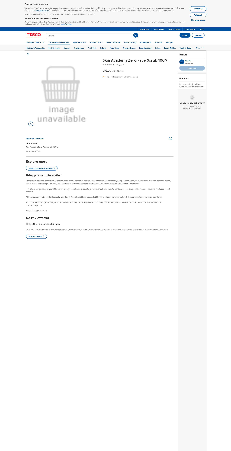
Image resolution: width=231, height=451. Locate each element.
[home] (28, 54)
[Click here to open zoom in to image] (30, 124)
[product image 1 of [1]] (61, 93)
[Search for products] (135, 35)
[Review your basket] (181, 61)
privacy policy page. (41, 10)
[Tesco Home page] (33, 35)
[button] (144, 29)
